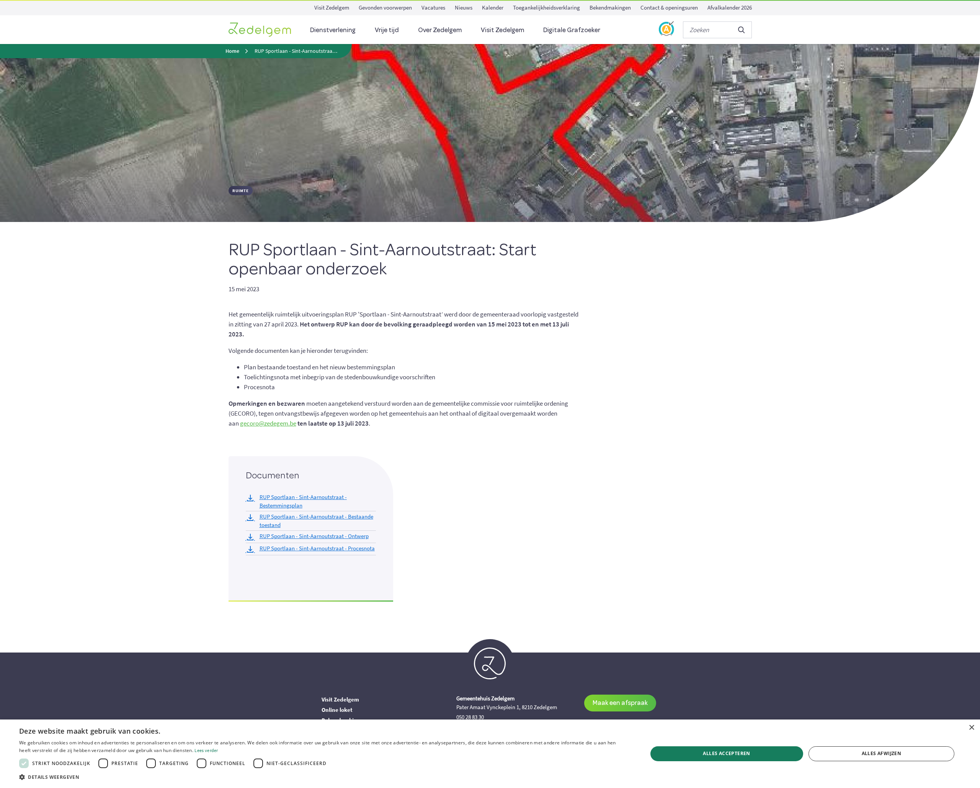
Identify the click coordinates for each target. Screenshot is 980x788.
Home (232, 51)
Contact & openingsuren (669, 7)
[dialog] (490, 753)
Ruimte (240, 190)
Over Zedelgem (440, 30)
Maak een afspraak (620, 702)
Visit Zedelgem (331, 7)
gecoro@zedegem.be (268, 423)
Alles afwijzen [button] (882, 753)
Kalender (492, 7)
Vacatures (433, 7)
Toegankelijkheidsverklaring (546, 7)
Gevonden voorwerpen (385, 7)
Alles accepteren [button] (726, 753)
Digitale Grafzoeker (571, 30)
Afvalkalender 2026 (729, 7)
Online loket (337, 709)
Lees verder (206, 750)
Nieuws (463, 7)
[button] (324, 777)
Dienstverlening (333, 30)
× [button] (971, 728)
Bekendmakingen (610, 7)
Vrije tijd (387, 30)
